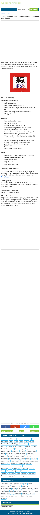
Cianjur (26, 444)
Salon (18, 468)
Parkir (8, 493)
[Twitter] (25, 426)
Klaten (8, 454)
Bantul (33, 439)
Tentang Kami (11, 513)
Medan (28, 458)
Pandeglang (26, 461)
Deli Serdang (21, 446)
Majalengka (4, 458)
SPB (30, 493)
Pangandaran (34, 461)
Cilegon (3, 446)
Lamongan (30, 454)
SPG (33, 493)
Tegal (2, 476)
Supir (12, 496)
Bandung (19, 439)
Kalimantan (15, 451)
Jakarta (24, 449)
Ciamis (21, 444)
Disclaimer (29, 513)
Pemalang (28, 463)
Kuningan (18, 454)
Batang (16, 441)
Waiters (31, 496)
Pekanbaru (22, 463)
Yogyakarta (25, 476)
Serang (3, 471)
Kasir (11, 491)
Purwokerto (33, 466)
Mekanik (3, 493)
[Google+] (15, 426)
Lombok (10, 456)
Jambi (29, 449)
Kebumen (29, 451)
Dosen (18, 489)
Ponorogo (4, 466)
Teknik (17, 496)
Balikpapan (13, 439)
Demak (28, 446)
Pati (9, 463)
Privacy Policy (21, 513)
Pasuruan (4, 463)
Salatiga (10, 468)
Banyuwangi (4, 441)
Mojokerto (34, 458)
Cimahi (9, 446)
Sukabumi (29, 471)
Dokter (14, 489)
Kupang (24, 454)
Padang (8, 461)
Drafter (24, 489)
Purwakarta (26, 466)
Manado (23, 458)
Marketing (35, 491)
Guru (2, 491)
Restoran (24, 493)
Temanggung (9, 476)
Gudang (36, 489)
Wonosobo (17, 476)
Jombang (8, 451)
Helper (7, 491)
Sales (14, 468)
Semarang (31, 468)
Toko (26, 496)
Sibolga (8, 471)
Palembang (14, 461)
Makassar (11, 458)
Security (8, 496)
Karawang (22, 451)
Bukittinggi (15, 444)
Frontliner (29, 489)
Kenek (16, 491)
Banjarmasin (27, 439)
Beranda (21, 431)
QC (12, 493)
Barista (30, 484)
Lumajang (16, 456)
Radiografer (18, 493)
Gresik (12, 449)
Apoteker (16, 484)
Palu (20, 461)
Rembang (4, 468)
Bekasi (21, 441)
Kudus (12, 454)
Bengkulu (26, 441)
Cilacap (31, 444)
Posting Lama (34, 431)
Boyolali (3, 444)
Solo (19, 471)
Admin (10, 484)
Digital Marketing (6, 489)
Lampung (4, 456)
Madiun (22, 456)
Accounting (4, 484)
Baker (21, 484)
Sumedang (4, 473)
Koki (20, 491)
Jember (34, 449)
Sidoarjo (14, 471)
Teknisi (22, 496)
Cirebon (14, 446)
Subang (23, 471)
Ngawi (3, 461)
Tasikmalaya (31, 473)
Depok (3, 449)
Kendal (3, 454)
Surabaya (17, 473)
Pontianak (11, 466)
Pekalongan (14, 463)
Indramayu (18, 449)
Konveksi (25, 491)
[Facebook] (5, 426)
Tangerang (24, 473)
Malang (17, 458)
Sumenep (11, 473)
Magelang (28, 456)
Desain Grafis (26, 486)
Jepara (3, 451)
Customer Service (16, 486)
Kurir (30, 491)
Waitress (3, 498)
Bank (25, 484)
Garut (7, 449)
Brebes (9, 444)
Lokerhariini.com (24, 511)
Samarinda (25, 468)
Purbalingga (18, 466)
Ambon (3, 439)
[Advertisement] (20, 41)
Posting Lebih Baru (7, 431)
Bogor (32, 441)
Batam (11, 441)
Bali (8, 439)
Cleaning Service (5, 486)
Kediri (34, 451)
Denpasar (33, 446)
